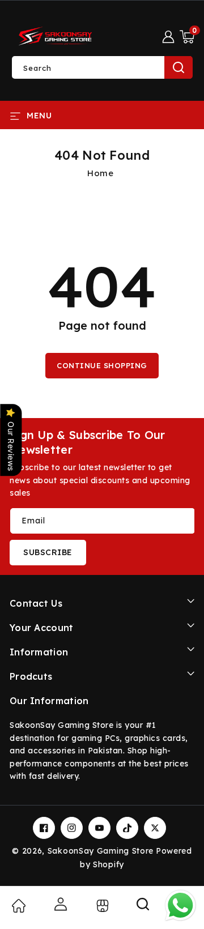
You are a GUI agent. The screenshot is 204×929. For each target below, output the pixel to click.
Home (100, 173)
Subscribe (48, 552)
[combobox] (102, 67)
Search (178, 67)
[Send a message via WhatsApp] (180, 905)
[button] (187, 36)
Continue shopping (102, 365)
